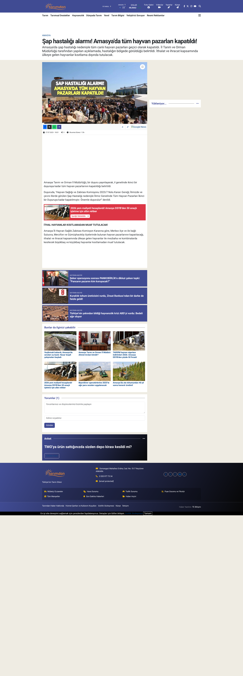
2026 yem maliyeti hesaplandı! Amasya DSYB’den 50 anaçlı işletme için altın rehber (58, 385)
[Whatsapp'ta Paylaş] (54, 127)
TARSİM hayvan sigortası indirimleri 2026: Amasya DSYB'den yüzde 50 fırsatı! (125, 354)
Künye (118, 506)
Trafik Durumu (131, 491)
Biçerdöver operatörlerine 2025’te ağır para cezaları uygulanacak (94, 383)
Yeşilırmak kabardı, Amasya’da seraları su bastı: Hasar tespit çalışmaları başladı (58, 354)
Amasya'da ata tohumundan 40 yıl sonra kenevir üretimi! (128, 383)
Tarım (45, 15)
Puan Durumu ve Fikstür (175, 491)
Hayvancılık (78, 15)
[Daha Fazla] (59, 127)
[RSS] (184, 474)
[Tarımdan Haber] (55, 6)
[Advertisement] (175, 80)
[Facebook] (166, 474)
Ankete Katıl (52, 455)
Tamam (147, 513)
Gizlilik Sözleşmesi (106, 506)
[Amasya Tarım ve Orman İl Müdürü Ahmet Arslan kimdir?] (95, 341)
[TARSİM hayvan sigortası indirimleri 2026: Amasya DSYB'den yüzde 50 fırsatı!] (129, 341)
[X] (170, 474)
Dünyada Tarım (94, 15)
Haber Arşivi (131, 496)
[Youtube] (180, 474)
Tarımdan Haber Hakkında (53, 506)
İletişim (125, 506)
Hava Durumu (92, 491)
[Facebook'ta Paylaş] (45, 127)
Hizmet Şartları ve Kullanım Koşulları (81, 506)
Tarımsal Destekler (60, 15)
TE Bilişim (196, 507)
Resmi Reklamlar (156, 15)
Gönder (49, 425)
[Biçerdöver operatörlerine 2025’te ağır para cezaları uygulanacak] (95, 371)
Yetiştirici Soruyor (135, 15)
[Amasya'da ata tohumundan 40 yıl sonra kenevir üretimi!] (129, 371)
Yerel (106, 15)
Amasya (46, 35)
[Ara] (200, 6)
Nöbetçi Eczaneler (55, 491)
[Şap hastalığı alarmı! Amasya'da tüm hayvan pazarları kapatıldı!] (94, 93)
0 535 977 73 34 (105, 476)
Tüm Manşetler (53, 496)
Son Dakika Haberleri (95, 496)
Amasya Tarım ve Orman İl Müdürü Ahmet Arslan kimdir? (94, 353)
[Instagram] (175, 474)
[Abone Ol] (138, 126)
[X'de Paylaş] (49, 127)
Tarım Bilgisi (117, 15)
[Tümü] (144, 438)
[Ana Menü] (199, 15)
